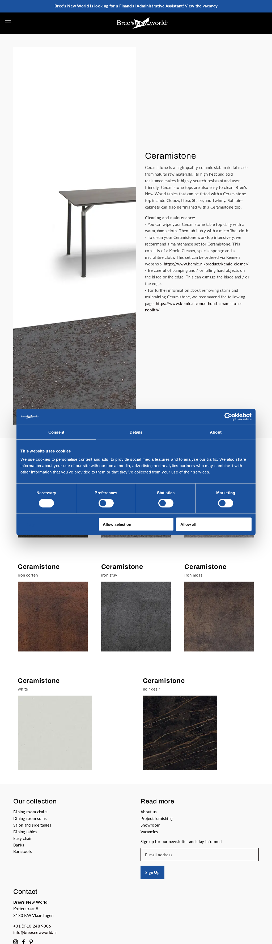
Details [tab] (136, 432)
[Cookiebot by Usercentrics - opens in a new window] (228, 417)
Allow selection (117, 524)
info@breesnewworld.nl (35, 932)
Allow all (188, 524)
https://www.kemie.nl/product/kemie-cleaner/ (206, 263)
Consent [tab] (56, 432)
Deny (30, 524)
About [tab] (216, 432)
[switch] (106, 503)
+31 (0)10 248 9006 (32, 926)
